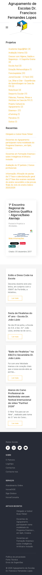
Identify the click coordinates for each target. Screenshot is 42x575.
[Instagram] (14, 448)
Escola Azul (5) (15, 66)
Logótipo (10, 464)
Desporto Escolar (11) (18, 93)
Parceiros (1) (14, 118)
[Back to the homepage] (21, 27)
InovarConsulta (12, 497)
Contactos (10, 468)
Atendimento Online (14, 485)
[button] (7, 27)
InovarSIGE (11, 489)
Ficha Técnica (12, 559)
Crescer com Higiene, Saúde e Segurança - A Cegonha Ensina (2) (22, 59)
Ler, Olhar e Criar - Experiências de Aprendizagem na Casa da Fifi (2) (22, 83)
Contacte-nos (12, 472)
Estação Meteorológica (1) (20, 69)
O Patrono (10, 460)
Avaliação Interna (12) (18, 52)
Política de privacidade (15, 557)
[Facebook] (8, 448)
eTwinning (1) (14, 114)
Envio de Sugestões (14, 562)
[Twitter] (20, 448)
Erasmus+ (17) (15, 110)
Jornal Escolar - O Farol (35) (21, 77)
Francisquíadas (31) (17, 73)
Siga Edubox (11, 493)
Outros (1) (13, 121)
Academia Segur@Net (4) (20, 49)
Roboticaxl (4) (15, 90)
